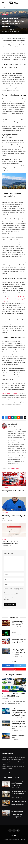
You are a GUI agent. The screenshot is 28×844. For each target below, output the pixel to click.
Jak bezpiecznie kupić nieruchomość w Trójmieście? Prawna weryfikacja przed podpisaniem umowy (17, 814)
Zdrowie (5, 14)
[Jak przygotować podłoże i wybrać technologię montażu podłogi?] (6, 784)
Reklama (14, 835)
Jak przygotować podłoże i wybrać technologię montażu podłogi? (18, 783)
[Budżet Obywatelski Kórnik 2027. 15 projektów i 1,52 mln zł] (14, 685)
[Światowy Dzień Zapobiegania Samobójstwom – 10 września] (14, 530)
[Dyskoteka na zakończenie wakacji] (6, 633)
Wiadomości (5, 690)
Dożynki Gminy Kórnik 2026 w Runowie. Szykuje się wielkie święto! (18, 622)
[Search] (25, 2)
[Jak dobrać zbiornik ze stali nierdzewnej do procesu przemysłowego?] (6, 794)
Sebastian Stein (13, 424)
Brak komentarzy (7, 31)
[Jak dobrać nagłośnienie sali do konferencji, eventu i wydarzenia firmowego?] (6, 803)
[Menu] (3, 2)
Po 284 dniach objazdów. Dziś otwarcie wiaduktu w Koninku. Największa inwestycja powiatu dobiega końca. (19, 725)
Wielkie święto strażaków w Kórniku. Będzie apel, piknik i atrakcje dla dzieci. (19, 641)
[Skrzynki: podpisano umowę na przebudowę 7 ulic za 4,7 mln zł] (6, 736)
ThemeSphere (22, 839)
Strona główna (4, 7)
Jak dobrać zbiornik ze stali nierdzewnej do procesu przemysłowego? (19, 793)
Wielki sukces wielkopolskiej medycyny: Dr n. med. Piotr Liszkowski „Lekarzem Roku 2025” (14, 516)
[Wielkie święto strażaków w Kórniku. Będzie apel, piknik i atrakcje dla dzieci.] (6, 641)
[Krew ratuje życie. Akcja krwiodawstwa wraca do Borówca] (14, 479)
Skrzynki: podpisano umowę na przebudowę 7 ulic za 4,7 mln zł (19, 735)
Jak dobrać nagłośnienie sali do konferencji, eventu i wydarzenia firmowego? (19, 803)
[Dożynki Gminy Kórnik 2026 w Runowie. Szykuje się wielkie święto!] (6, 623)
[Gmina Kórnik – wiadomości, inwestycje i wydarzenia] (14, 2)
